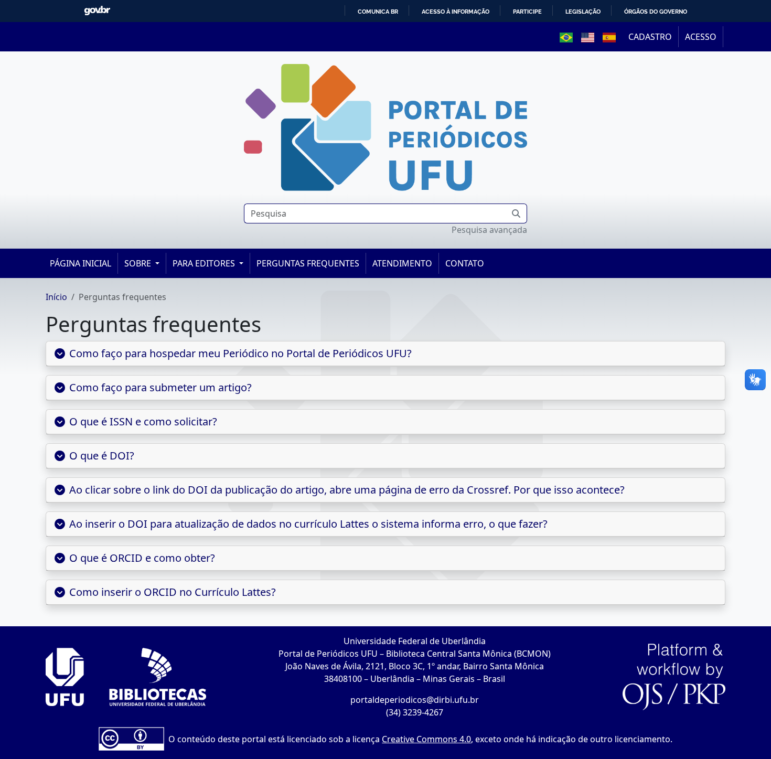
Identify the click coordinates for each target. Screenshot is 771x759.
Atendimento (402, 263)
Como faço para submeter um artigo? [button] (160, 387)
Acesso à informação (455, 11)
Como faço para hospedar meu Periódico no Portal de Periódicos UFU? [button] (240, 353)
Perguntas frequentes (307, 263)
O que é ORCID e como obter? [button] (143, 558)
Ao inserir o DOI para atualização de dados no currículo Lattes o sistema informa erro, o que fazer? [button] (309, 524)
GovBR (97, 11)
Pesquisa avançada (489, 230)
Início (56, 297)
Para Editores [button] (205, 263)
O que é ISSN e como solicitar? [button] (143, 421)
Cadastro (650, 36)
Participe (527, 11)
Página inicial (80, 263)
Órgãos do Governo (655, 11)
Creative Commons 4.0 (426, 739)
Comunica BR (378, 11)
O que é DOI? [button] (102, 455)
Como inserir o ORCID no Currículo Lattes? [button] (173, 592)
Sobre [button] (138, 263)
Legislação (583, 11)
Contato (464, 263)
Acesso (700, 36)
